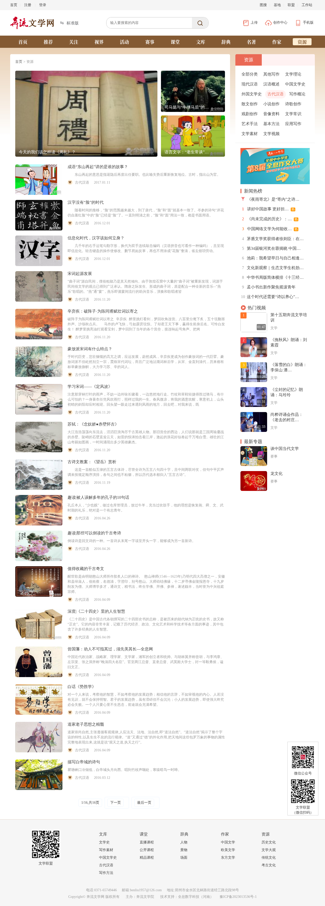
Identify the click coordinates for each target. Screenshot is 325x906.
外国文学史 (251, 94)
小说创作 (271, 104)
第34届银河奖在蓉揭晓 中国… (271, 248)
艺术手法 (249, 124)
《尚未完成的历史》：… (270, 219)
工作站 (307, 5)
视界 (99, 41)
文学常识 (293, 114)
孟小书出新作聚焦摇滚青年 (269, 287)
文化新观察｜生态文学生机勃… (273, 268)
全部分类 (249, 74)
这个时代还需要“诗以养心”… (270, 297)
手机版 (308, 22)
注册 (27, 5)
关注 (73, 41)
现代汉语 (249, 84)
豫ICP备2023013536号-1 (238, 897)
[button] (69, 23)
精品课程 (147, 857)
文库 (200, 41)
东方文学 (228, 857)
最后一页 (144, 803)
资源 (302, 41)
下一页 (115, 803)
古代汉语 (275, 94)
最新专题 (253, 441)
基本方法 (271, 124)
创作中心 (280, 22)
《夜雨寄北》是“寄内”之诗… (273, 199)
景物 (183, 850)
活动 (124, 41)
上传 (255, 22)
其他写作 (271, 74)
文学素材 (249, 133)
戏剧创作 (249, 114)
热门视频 (257, 307)
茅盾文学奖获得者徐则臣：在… (273, 239)
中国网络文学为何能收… (270, 229)
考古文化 (269, 865)
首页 (13, 5)
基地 (277, 5)
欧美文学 (228, 850)
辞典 (226, 41)
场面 (183, 857)
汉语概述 (271, 84)
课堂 (175, 41)
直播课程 (147, 842)
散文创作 (249, 104)
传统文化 (269, 857)
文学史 (104, 842)
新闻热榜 (253, 191)
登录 (42, 5)
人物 (183, 842)
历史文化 (269, 842)
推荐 (48, 41)
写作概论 (297, 94)
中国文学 (228, 842)
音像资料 (271, 114)
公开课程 (147, 850)
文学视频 (271, 133)
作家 (276, 41)
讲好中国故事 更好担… (268, 209)
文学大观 (269, 850)
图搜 (263, 5)
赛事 (149, 41)
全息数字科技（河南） (196, 897)
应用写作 (293, 124)
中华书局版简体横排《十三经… (273, 277)
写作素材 (106, 850)
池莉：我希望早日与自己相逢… (273, 258)
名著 (251, 41)
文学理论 (293, 74)
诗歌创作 (293, 104)
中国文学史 (295, 84)
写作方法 (106, 873)
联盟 (291, 5)
